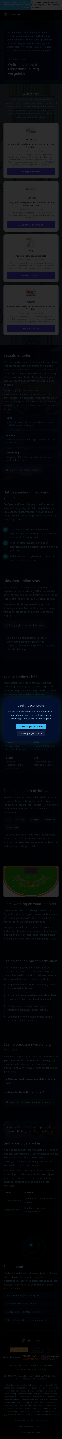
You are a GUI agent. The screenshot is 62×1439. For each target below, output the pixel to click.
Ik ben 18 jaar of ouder (31, 726)
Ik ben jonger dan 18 (31, 733)
